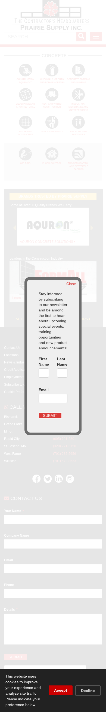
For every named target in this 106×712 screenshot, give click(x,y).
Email (44, 390)
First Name (44, 361)
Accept (60, 690)
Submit (50, 415)
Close (71, 284)
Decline (88, 690)
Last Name (62, 361)
